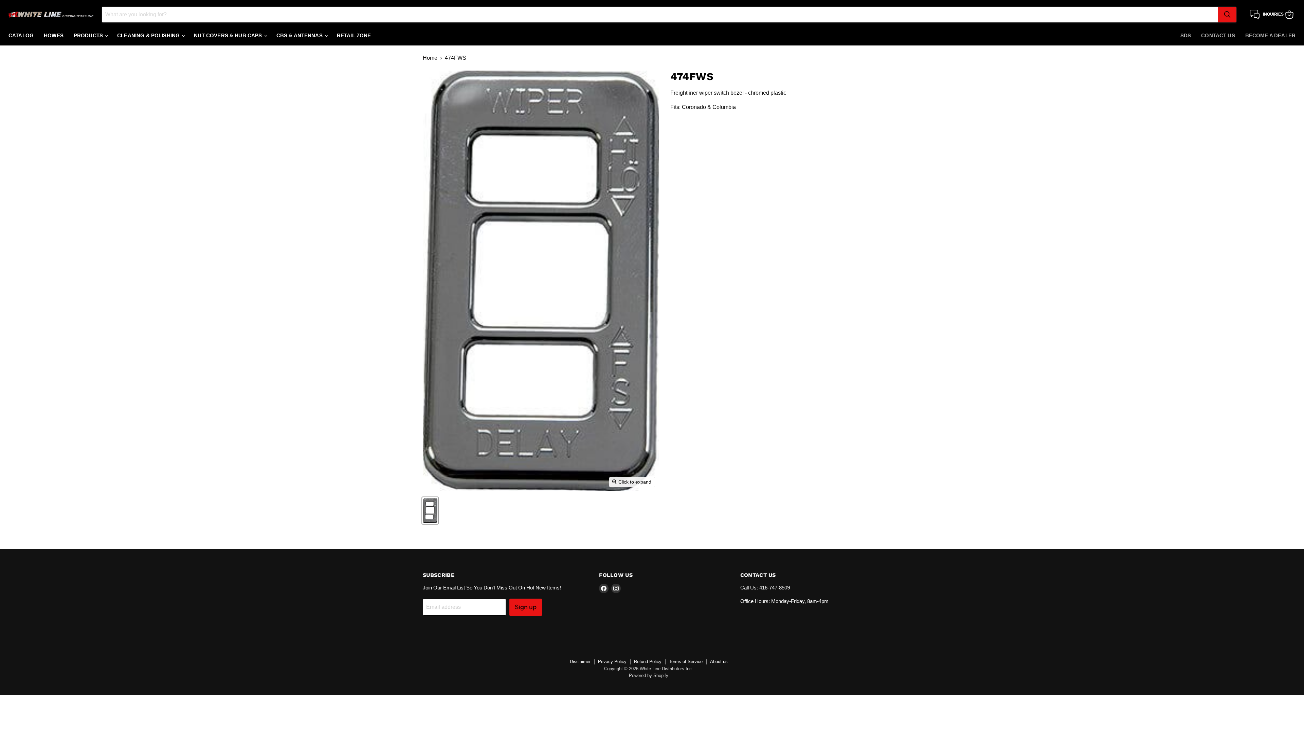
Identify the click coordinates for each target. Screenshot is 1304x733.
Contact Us (1218, 35)
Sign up (526, 607)
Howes (54, 35)
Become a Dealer (1270, 35)
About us (719, 661)
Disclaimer (580, 661)
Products (89, 35)
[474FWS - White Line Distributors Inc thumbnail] (430, 510)
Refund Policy (648, 661)
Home (430, 58)
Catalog (21, 35)
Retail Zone (354, 35)
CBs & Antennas (300, 35)
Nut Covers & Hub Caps (228, 35)
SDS (1185, 35)
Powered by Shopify (648, 675)
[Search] (1227, 14)
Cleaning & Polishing (149, 35)
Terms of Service (686, 661)
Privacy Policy (612, 661)
